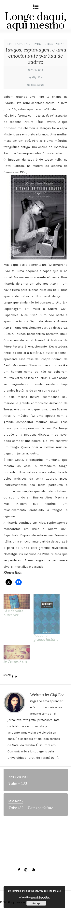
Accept (36, 903)
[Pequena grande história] (47, 614)
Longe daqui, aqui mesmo (35, 21)
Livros (38, 44)
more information (40, 897)
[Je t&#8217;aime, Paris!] (17, 652)
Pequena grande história (46, 637)
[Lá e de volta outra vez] (17, 601)
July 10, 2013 (35, 69)
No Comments (35, 84)
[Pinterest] (33, 870)
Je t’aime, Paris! (16, 661)
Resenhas (56, 44)
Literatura (17, 44)
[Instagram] (25, 870)
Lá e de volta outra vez (13, 613)
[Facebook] (19, 870)
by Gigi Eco (36, 77)
